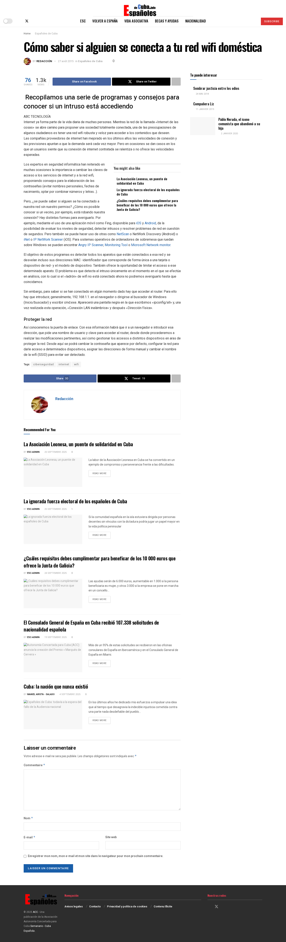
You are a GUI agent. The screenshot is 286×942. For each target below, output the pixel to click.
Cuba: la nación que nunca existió (56, 686)
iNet (27, 239)
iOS (139, 223)
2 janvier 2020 (229, 133)
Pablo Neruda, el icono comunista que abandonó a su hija (239, 124)
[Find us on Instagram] (34, 21)
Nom (28, 818)
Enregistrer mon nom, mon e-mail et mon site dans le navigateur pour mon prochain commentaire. (95, 856)
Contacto (95, 906)
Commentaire (34, 765)
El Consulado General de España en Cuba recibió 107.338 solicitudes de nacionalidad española (91, 625)
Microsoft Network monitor (150, 245)
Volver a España (105, 20)
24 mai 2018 (202, 94)
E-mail (29, 837)
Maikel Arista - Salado (41, 694)
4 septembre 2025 (69, 694)
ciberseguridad (43, 364)
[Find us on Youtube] (40, 21)
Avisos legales (73, 906)
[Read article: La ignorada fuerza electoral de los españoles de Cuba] (53, 529)
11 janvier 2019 (204, 109)
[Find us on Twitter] (26, 21)
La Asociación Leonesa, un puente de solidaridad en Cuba (142, 180)
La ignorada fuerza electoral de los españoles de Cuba (148, 191)
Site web (111, 837)
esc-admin (33, 452)
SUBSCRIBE (272, 21)
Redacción (44, 61)
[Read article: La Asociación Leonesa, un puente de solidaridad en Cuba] (53, 472)
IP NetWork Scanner (48, 239)
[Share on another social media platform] (176, 82)
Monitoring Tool (116, 245)
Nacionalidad (195, 20)
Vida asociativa (136, 20)
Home (27, 33)
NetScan (123, 234)
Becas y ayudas (167, 20)
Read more (102, 473)
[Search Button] (253, 21)
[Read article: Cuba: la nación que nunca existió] (53, 714)
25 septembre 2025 (55, 452)
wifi (76, 364)
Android (150, 223)
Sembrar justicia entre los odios (216, 88)
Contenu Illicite (163, 906)
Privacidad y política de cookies (127, 906)
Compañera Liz (203, 103)
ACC (35, 912)
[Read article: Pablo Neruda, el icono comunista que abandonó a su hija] (202, 126)
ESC (83, 20)
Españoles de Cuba (46, 33)
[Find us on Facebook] (19, 21)
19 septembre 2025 (55, 637)
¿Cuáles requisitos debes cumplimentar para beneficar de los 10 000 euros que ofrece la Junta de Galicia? (147, 205)
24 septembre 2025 (55, 573)
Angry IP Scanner (90, 245)
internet (64, 364)
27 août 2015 (65, 61)
